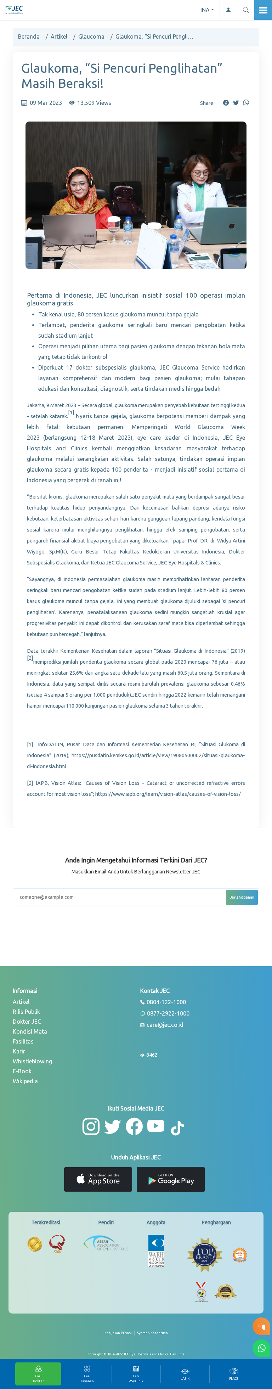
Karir (19, 1051)
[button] (245, 10)
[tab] (185, 1373)
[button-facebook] (134, 1126)
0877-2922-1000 (167, 1014)
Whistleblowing (32, 1061)
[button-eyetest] (261, 1326)
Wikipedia (25, 1081)
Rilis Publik (26, 1011)
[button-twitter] (112, 1126)
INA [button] (205, 10)
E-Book (22, 1071)
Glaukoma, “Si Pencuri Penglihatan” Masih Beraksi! (154, 36)
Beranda (29, 36)
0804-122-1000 (165, 1002)
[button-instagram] (91, 1126)
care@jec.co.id (164, 1025)
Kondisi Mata (30, 1031)
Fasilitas (23, 1041)
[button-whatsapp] (261, 1348)
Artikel (59, 36)
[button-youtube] (156, 1126)
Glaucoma (91, 36)
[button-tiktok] (177, 1128)
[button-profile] (228, 10)
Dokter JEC (27, 1021)
